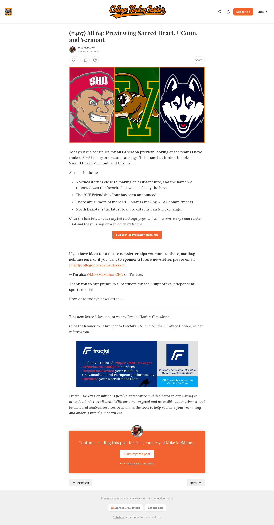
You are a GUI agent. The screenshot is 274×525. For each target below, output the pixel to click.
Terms (146, 498)
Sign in (262, 12)
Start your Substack (127, 508)
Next (193, 482)
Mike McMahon (86, 47)
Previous (83, 482)
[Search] (220, 11)
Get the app (155, 508)
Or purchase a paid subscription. (137, 463)
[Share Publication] (228, 11)
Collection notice (163, 498)
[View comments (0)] (86, 60)
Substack (118, 517)
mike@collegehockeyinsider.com (97, 265)
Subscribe (243, 12)
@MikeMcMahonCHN (105, 274)
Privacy (136, 498)
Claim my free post (137, 454)
